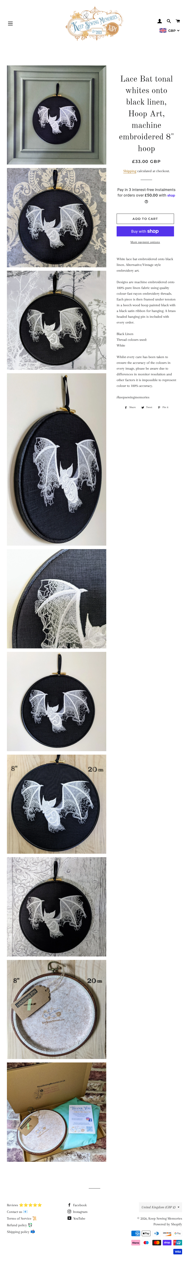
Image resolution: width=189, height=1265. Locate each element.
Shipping (129, 171)
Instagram (80, 1212)
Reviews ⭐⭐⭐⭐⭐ (24, 1205)
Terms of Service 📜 (22, 1218)
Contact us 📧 (17, 1212)
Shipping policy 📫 (21, 1232)
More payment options (145, 242)
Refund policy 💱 (19, 1225)
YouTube (78, 1218)
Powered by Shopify (168, 1224)
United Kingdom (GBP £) (158, 1207)
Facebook (79, 1205)
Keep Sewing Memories (165, 1218)
